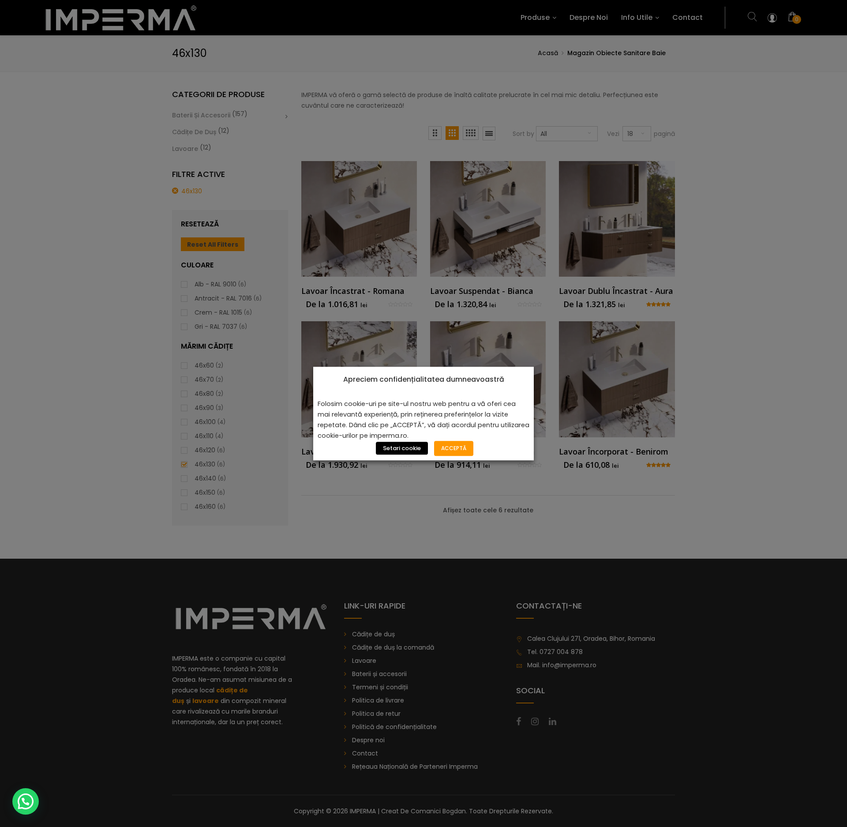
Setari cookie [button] (402, 448)
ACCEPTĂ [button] (453, 448)
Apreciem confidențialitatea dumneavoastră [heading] (423, 379)
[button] (25, 801)
